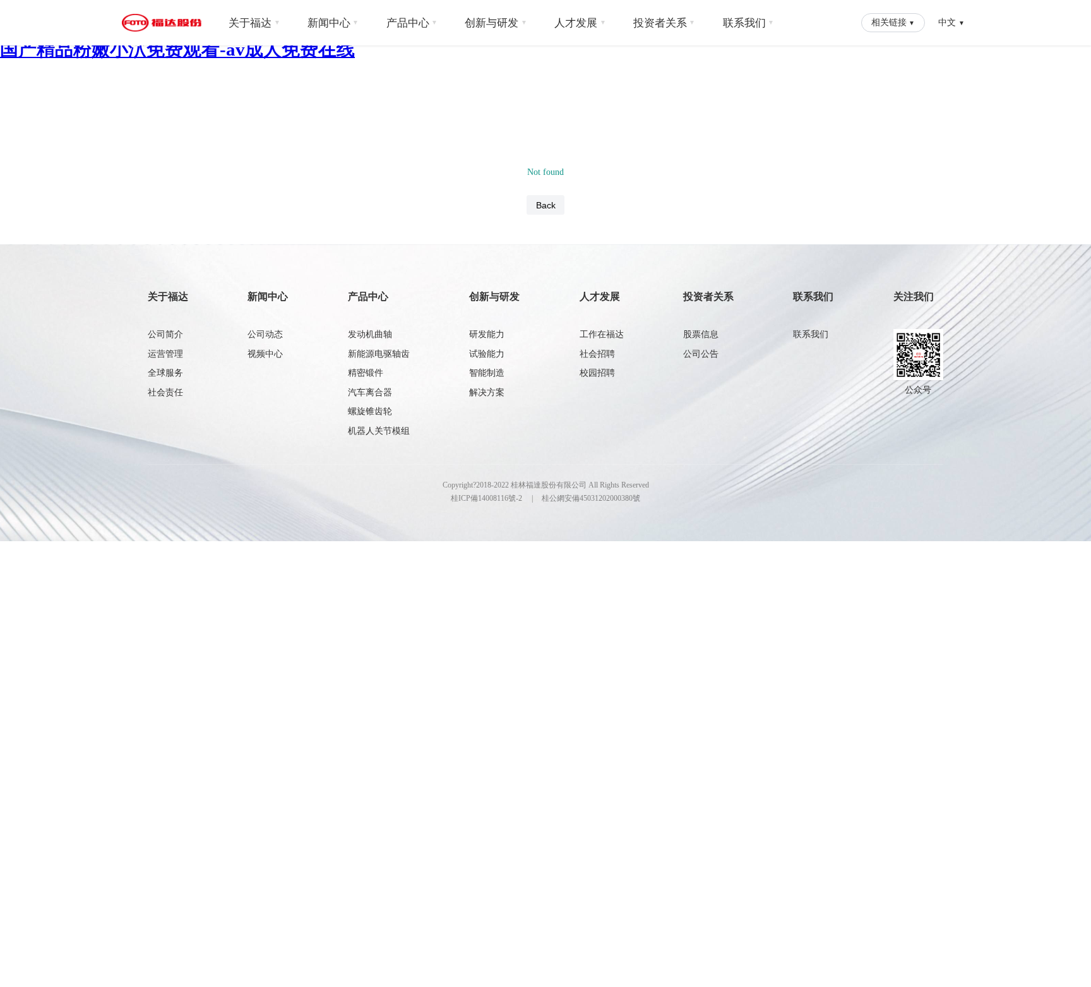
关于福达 (254, 22)
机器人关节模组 (379, 431)
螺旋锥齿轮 (370, 411)
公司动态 (265, 334)
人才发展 (580, 22)
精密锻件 (365, 373)
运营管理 (165, 354)
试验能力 (486, 354)
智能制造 (486, 373)
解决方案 (486, 392)
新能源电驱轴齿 (379, 354)
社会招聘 (597, 354)
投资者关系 (664, 22)
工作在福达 (602, 334)
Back (546, 205)
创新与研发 (496, 22)
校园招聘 (597, 373)
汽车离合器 (370, 392)
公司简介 (165, 334)
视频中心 (265, 354)
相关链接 (893, 22)
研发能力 (486, 334)
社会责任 (165, 392)
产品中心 (412, 22)
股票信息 (700, 334)
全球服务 (165, 373)
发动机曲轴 (370, 334)
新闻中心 (333, 22)
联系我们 (749, 22)
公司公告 (700, 354)
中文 (951, 22)
